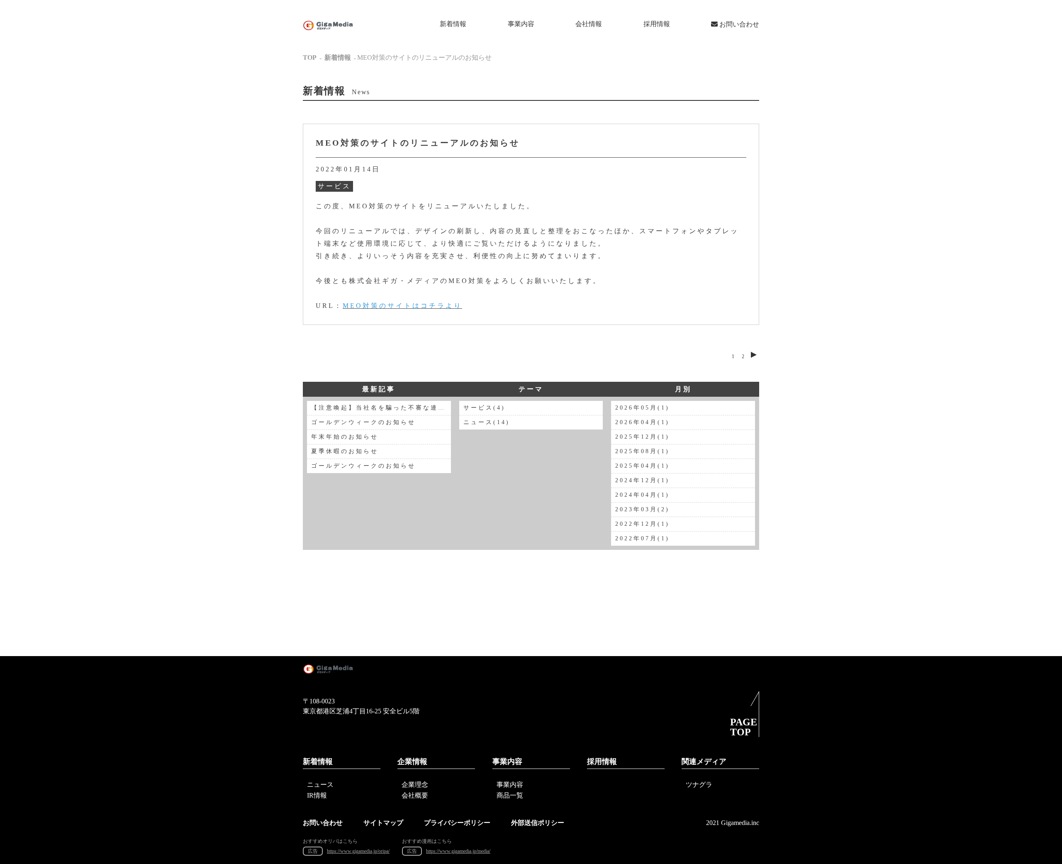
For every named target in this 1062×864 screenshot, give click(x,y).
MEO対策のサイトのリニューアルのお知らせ (418, 142)
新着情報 (453, 23)
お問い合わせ (738, 24)
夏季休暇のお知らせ (344, 451)
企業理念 (415, 784)
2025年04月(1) (642, 466)
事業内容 (521, 23)
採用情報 (656, 23)
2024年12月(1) (642, 480)
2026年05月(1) (642, 408)
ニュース (320, 784)
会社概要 (415, 795)
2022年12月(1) (642, 524)
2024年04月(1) (642, 495)
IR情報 (317, 795)
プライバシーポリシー (457, 822)
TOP (310, 57)
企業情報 (412, 761)
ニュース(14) (486, 422)
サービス (334, 186)
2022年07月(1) (642, 538)
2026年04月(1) (642, 422)
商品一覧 (510, 795)
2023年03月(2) (642, 509)
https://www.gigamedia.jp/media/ (458, 851)
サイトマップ (383, 822)
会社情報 (588, 23)
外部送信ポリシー (537, 822)
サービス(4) (484, 408)
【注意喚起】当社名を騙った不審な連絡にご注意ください (381, 408)
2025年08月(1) (642, 451)
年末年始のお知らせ (344, 437)
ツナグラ (699, 784)
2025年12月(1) (642, 437)
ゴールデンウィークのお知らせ (363, 422)
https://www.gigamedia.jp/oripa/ (358, 851)
